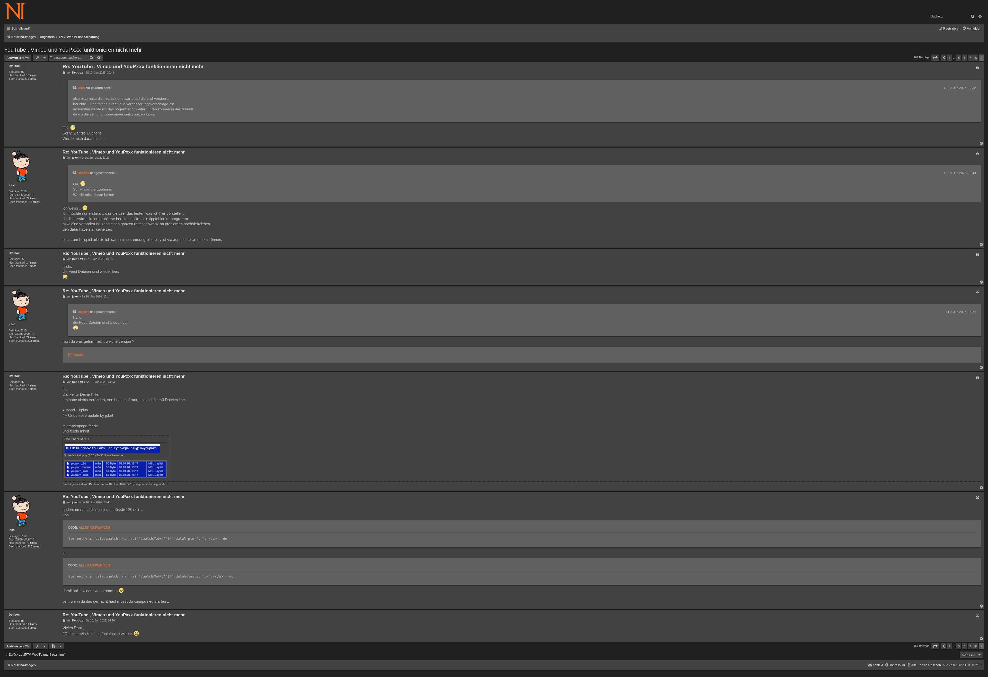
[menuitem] (971, 28)
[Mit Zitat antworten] (977, 67)
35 (22, 71)
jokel (81, 88)
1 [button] (949, 57)
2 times (32, 78)
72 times (31, 198)
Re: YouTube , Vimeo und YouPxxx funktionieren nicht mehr (133, 66)
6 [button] (964, 57)
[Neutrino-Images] (17, 11)
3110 (24, 191)
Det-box (14, 65)
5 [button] (959, 57)
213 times (34, 201)
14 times (31, 75)
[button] (935, 58)
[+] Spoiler (76, 355)
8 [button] (976, 57)
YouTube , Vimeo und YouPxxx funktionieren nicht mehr (73, 50)
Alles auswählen (94, 527)
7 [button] (970, 57)
